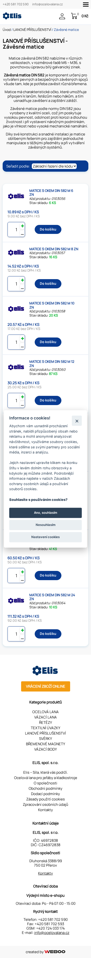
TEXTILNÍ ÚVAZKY (45, 727)
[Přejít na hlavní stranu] (12, 18)
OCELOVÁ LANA (45, 711)
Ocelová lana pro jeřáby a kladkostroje (45, 777)
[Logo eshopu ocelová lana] (45, 674)
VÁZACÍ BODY (45, 749)
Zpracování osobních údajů (45, 804)
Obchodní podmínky (45, 788)
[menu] (86, 4)
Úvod (7, 29)
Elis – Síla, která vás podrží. (45, 772)
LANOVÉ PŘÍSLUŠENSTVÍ (32, 29)
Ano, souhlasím (45, 512)
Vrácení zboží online (45, 686)
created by (35, 951)
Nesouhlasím (46, 525)
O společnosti (45, 783)
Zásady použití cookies (45, 799)
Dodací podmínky (45, 793)
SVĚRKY (45, 738)
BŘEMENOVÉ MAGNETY (45, 743)
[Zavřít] (77, 421)
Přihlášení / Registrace (63, 16)
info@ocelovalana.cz (47, 4)
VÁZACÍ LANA (45, 717)
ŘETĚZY (45, 722)
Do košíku (48, 229)
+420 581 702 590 (16, 4)
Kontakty (45, 809)
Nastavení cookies (45, 537)
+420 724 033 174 (50, 928)
